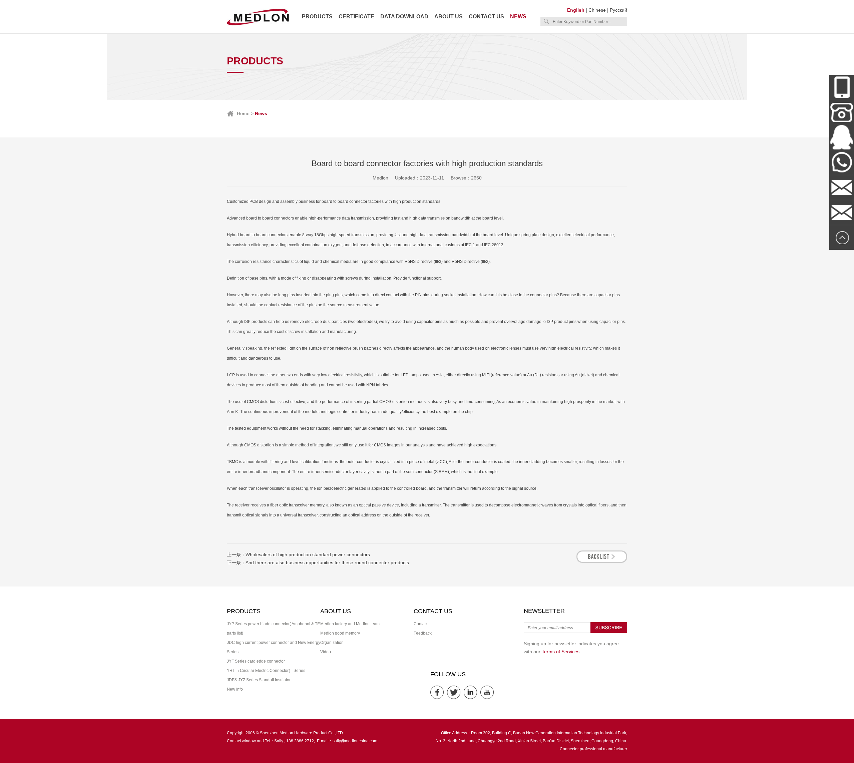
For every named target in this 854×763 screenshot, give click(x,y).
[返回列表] (601, 561)
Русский (618, 10)
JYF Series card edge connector (256, 661)
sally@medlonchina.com (355, 741)
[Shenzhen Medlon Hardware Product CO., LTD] (258, 24)
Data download (404, 16)
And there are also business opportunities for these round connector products (327, 562)
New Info (235, 689)
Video (325, 652)
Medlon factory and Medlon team (350, 624)
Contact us (486, 16)
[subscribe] (608, 631)
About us (448, 16)
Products (317, 16)
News (518, 16)
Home (243, 113)
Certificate (356, 16)
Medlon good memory (340, 633)
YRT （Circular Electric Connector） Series (266, 670)
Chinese (597, 10)
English (575, 10)
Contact (421, 624)
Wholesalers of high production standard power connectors (308, 554)
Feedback (423, 633)
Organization (332, 642)
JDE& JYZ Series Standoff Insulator (259, 680)
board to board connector (344, 201)
